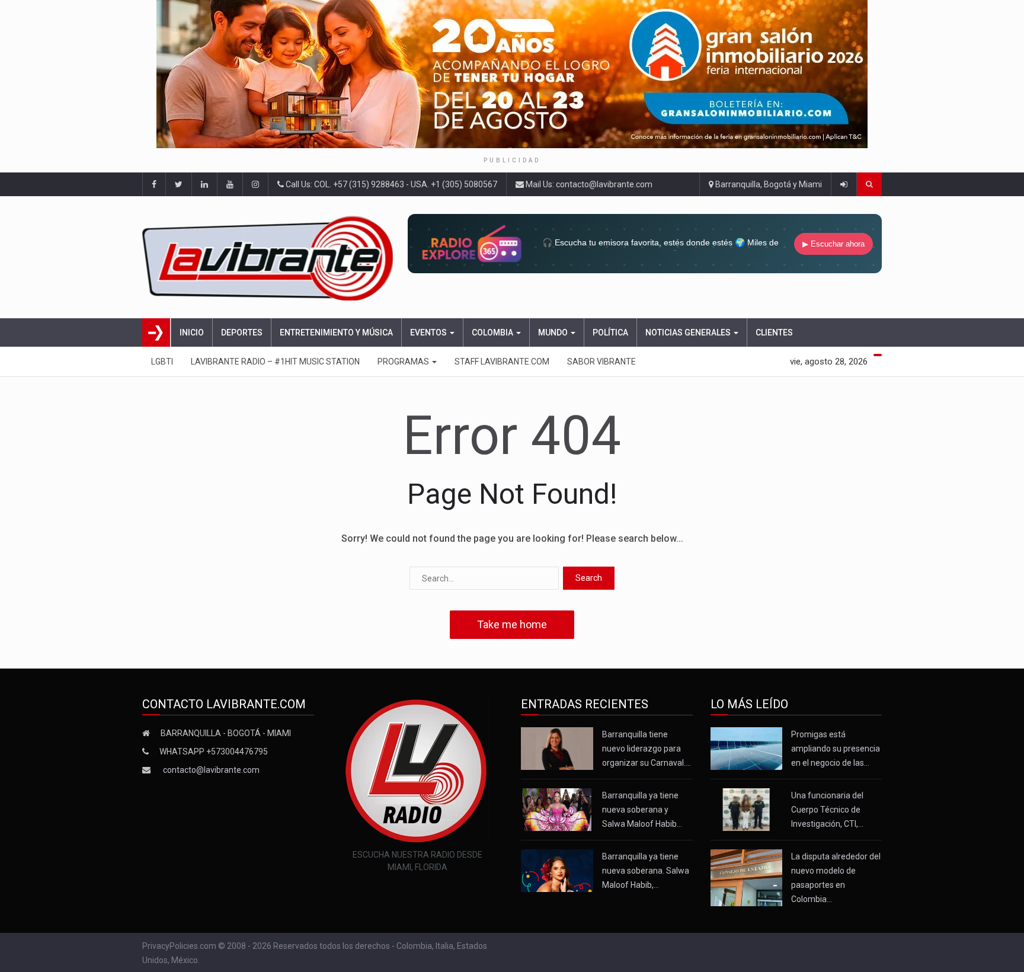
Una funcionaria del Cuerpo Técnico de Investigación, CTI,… (827, 810)
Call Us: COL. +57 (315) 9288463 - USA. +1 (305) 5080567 (390, 184)
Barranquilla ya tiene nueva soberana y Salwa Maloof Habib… (642, 810)
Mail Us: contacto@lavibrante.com (588, 184)
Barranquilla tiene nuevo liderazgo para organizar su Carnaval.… (646, 749)
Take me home (512, 624)
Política (610, 332)
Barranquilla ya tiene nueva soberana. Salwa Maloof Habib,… (645, 871)
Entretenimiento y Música (336, 332)
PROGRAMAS (404, 361)
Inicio (192, 332)
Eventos (429, 332)
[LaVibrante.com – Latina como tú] (271, 257)
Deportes (242, 332)
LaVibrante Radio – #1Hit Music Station (275, 361)
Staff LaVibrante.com (502, 361)
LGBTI (162, 361)
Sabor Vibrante (601, 361)
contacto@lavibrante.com (211, 770)
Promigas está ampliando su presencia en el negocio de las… (835, 749)
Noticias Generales (688, 332)
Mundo (553, 332)
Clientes (774, 332)
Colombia (493, 332)
